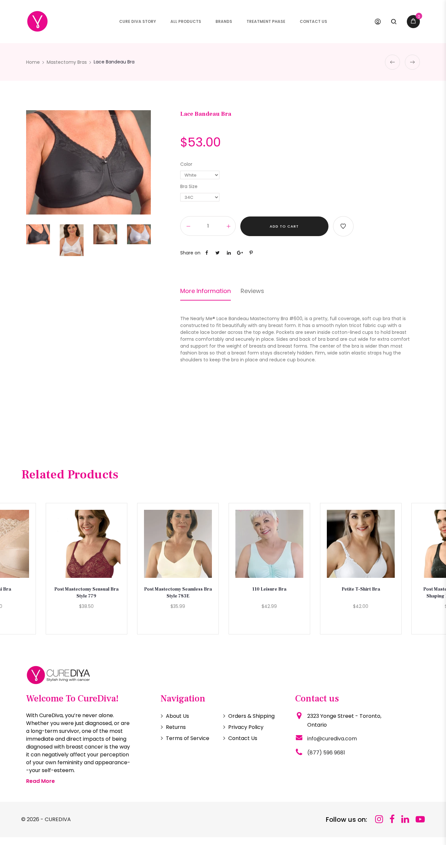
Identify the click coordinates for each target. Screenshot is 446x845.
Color (186, 164)
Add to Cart (284, 226)
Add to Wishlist (343, 226)
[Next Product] (412, 62)
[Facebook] (392, 819)
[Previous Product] (392, 62)
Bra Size (189, 186)
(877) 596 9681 (326, 752)
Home (33, 62)
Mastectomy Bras (67, 62)
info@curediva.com (332, 738)
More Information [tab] (205, 291)
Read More (40, 781)
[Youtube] (420, 819)
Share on (190, 253)
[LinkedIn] (405, 819)
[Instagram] (379, 819)
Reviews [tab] (252, 291)
